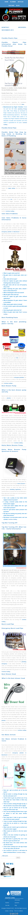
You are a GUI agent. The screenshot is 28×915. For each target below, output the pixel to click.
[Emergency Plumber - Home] (14, 896)
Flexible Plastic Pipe (9, 38)
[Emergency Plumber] (14, 7)
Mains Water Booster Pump (12, 445)
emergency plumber (19, 377)
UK (11, 199)
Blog (16, 905)
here (23, 104)
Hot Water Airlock (9, 734)
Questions (17, 902)
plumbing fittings (22, 109)
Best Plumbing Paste (10, 317)
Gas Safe (7, 905)
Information (17, 900)
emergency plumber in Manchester (11, 231)
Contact (7, 910)
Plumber (13, 1)
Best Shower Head (9, 674)
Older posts (4, 855)
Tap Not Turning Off (9, 523)
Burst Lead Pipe (8, 624)
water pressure (21, 483)
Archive (3, 883)
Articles (20, 1)
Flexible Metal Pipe (9, 128)
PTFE (17, 358)
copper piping (11, 188)
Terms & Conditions (18, 910)
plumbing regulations (15, 489)
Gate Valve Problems (10, 213)
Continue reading (10, 211)
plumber (9, 398)
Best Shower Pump (9, 386)
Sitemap (11, 910)
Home (6, 1)
